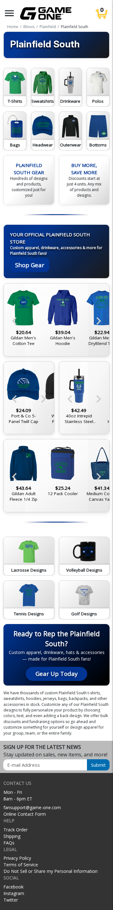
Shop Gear (29, 265)
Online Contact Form (24, 814)
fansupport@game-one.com (32, 807)
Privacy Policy (17, 858)
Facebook (13, 887)
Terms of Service (20, 865)
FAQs (8, 843)
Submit (98, 765)
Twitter (10, 900)
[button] (9, 13)
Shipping (11, 836)
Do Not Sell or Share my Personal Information (50, 871)
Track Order (15, 830)
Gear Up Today (56, 673)
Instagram (13, 893)
